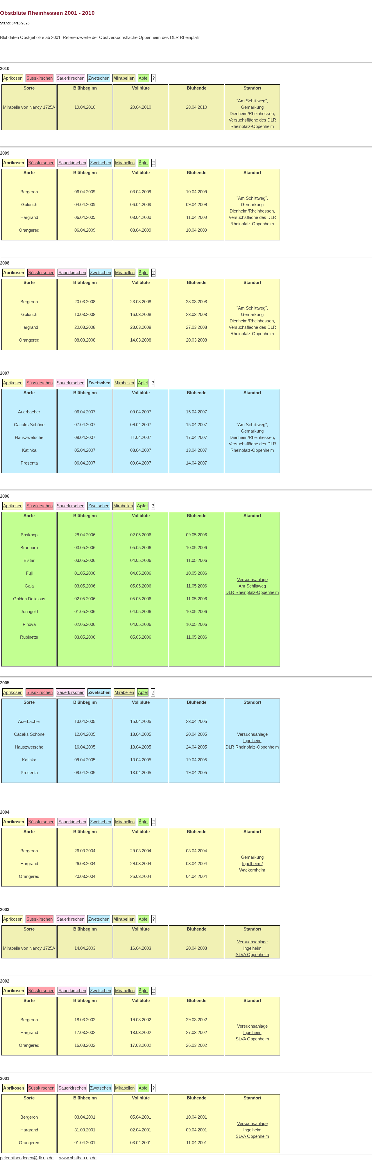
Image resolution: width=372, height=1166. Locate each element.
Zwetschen (98, 78)
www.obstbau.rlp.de (77, 1158)
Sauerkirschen (70, 78)
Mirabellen (125, 162)
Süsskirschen (39, 78)
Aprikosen (12, 78)
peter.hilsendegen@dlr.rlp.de (26, 1158)
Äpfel (143, 78)
